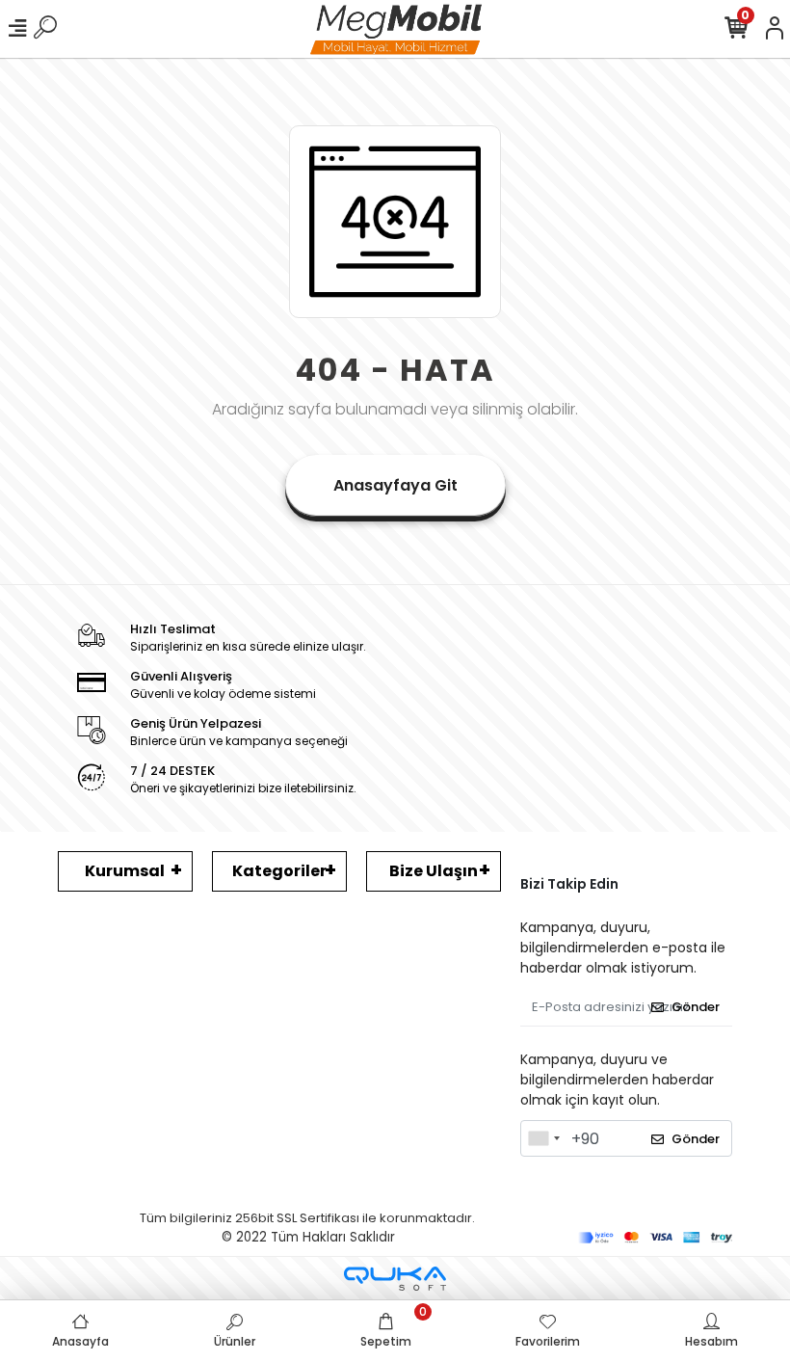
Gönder (696, 1007)
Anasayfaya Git (395, 485)
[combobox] (543, 1138)
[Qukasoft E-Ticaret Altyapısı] (395, 1279)
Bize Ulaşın (433, 871)
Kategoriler (279, 871)
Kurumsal (125, 871)
